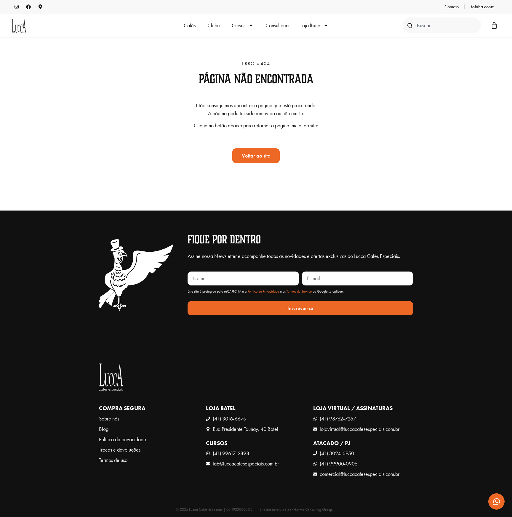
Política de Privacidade (263, 291)
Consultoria (277, 25)
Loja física (310, 25)
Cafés (190, 25)
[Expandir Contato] (496, 501)
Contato (451, 6)
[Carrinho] (494, 25)
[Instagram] (16, 7)
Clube (213, 25)
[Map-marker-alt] (40, 7)
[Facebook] (28, 7)
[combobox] (442, 25)
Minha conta (482, 6)
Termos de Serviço (299, 291)
